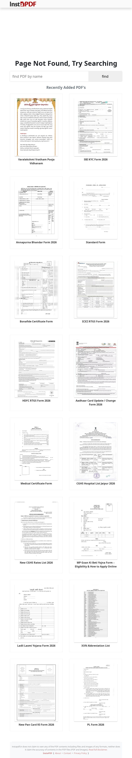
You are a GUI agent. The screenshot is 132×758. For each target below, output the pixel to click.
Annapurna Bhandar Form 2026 (36, 242)
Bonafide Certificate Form (36, 321)
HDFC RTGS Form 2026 (36, 400)
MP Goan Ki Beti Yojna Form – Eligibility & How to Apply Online (96, 564)
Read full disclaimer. (98, 749)
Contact (67, 753)
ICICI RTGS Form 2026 (95, 321)
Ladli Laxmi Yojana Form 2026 (36, 645)
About (58, 753)
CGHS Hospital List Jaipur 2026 (95, 483)
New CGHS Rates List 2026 (36, 562)
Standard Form (95, 242)
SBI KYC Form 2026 (96, 159)
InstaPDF (47, 753)
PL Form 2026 (95, 724)
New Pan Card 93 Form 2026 (36, 724)
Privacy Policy (80, 753)
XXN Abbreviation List (95, 645)
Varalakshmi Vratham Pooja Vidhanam (36, 161)
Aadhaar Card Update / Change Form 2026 (96, 402)
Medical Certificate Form (36, 483)
